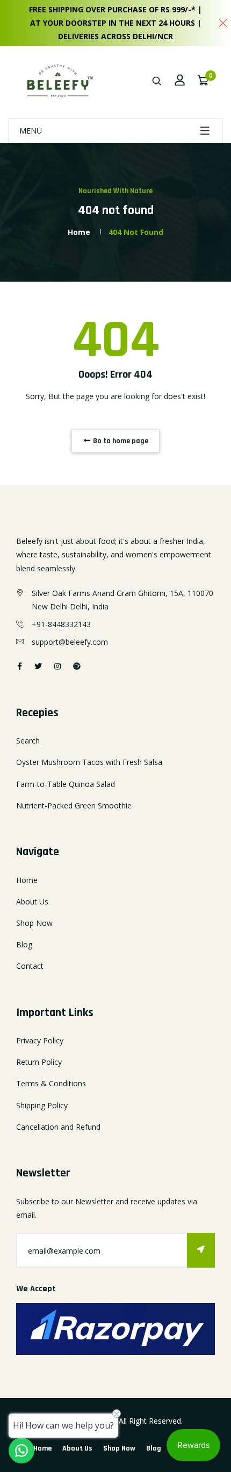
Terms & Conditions (51, 1083)
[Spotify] (77, 666)
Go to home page (119, 441)
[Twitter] (38, 666)
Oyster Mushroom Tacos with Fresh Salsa (89, 762)
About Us (32, 901)
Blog (24, 944)
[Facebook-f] (19, 666)
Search (28, 740)
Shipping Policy (42, 1105)
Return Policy (39, 1062)
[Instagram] (57, 666)
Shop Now (34, 923)
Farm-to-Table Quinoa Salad (65, 784)
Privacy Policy (39, 1040)
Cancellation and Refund (58, 1127)
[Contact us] (21, 1450)
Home (79, 232)
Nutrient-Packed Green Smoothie (74, 805)
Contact (30, 966)
